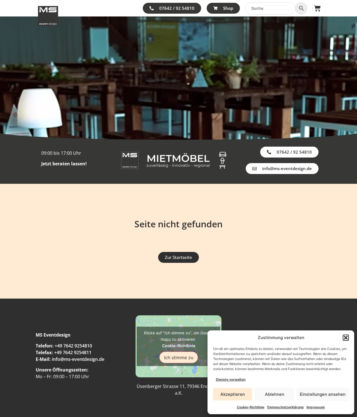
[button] (346, 337)
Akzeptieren (232, 394)
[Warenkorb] (317, 8)
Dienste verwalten (230, 379)
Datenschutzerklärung (285, 407)
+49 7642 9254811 (72, 352)
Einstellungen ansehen (323, 394)
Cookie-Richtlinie (250, 407)
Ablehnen (274, 394)
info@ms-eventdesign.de (78, 359)
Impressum (316, 407)
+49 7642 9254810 (73, 346)
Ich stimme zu (178, 357)
